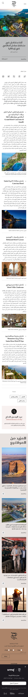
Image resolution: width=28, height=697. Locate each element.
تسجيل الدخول (14, 683)
